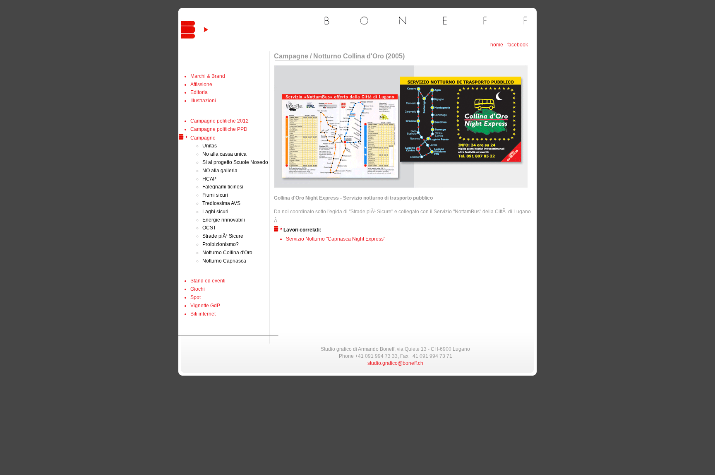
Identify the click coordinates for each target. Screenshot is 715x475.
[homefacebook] (323, 41)
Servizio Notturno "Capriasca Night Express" (335, 239)
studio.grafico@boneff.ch (395, 363)
